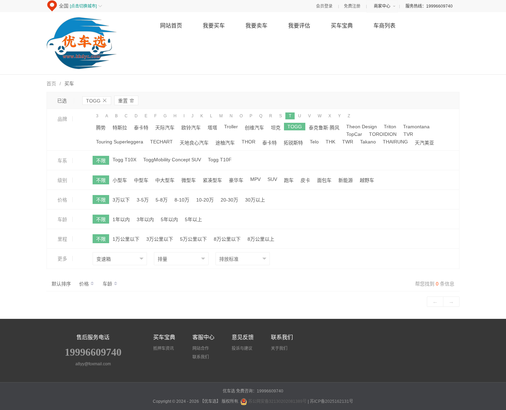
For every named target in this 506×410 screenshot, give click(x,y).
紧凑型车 (212, 180)
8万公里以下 (227, 239)
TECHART (161, 141)
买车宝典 (342, 26)
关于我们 (279, 348)
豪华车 (236, 180)
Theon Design (361, 126)
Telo (314, 141)
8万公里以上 (260, 239)
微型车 (188, 180)
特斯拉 (120, 127)
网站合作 (200, 348)
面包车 (324, 180)
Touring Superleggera (119, 141)
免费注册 (352, 6)
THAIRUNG (395, 141)
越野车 (367, 180)
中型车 (141, 180)
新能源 (345, 180)
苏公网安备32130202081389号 (277, 401)
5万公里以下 (193, 239)
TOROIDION (383, 134)
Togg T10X (124, 159)
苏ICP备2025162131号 (331, 401)
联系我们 (200, 357)
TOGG (96, 101)
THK (330, 141)
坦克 (276, 127)
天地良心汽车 (194, 142)
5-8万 (162, 200)
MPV (255, 179)
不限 (101, 160)
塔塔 (212, 127)
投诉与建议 (242, 348)
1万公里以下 (126, 239)
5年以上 (193, 219)
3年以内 (145, 219)
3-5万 (143, 200)
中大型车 (165, 180)
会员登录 (324, 6)
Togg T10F (220, 159)
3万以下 (121, 200)
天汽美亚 (424, 142)
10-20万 (205, 200)
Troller (231, 126)
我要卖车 (256, 26)
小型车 (120, 180)
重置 (126, 101)
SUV (272, 179)
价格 (84, 284)
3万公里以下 (159, 239)
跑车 (289, 180)
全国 (80, 6)
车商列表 (384, 26)
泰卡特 (141, 127)
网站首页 (171, 26)
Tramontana (416, 126)
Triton (390, 126)
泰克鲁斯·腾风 (324, 127)
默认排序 (61, 284)
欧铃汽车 (191, 127)
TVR (408, 134)
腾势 (101, 127)
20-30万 (229, 200)
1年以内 (121, 219)
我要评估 (299, 26)
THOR (248, 141)
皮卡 (305, 180)
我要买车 (214, 26)
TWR (347, 141)
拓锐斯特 (293, 142)
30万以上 (255, 200)
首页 (51, 83)
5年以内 (169, 219)
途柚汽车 (225, 142)
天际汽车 (165, 127)
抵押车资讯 (163, 348)
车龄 (108, 284)
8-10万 (182, 200)
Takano (368, 141)
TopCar (354, 134)
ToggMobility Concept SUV (172, 159)
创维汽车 (254, 127)
